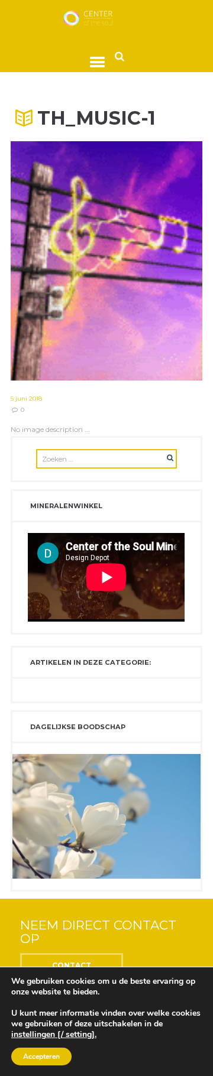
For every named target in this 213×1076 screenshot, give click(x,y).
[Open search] (119, 56)
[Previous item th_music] (58, 261)
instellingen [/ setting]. (53, 1034)
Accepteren (41, 1056)
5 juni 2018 (26, 398)
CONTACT (71, 965)
